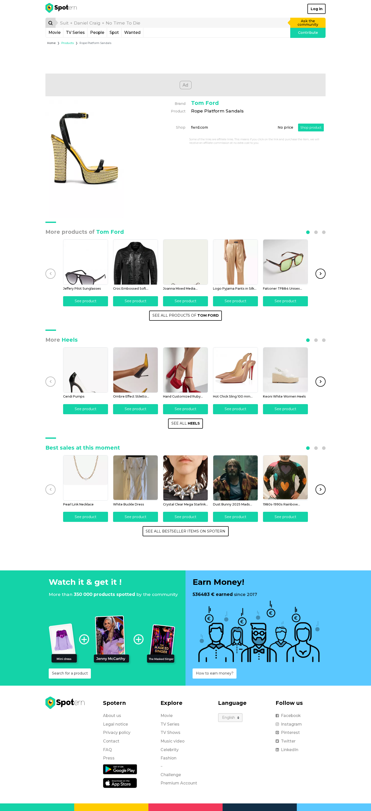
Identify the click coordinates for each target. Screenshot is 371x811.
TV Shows (170, 732)
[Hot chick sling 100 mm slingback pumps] (235, 370)
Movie (54, 32)
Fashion (168, 758)
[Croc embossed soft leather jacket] (135, 262)
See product (85, 301)
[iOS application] (120, 782)
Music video (172, 741)
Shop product (311, 127)
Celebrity (170, 749)
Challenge (171, 774)
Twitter (288, 741)
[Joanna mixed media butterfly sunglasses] (185, 262)
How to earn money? (214, 673)
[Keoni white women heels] (285, 370)
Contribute (308, 32)
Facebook (291, 715)
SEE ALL (185, 423)
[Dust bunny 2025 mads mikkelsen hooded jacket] (235, 478)
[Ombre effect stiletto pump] (135, 370)
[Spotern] (61, 9)
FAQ (107, 749)
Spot (114, 32)
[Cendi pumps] (85, 370)
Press (109, 758)
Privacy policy (116, 732)
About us (112, 715)
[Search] (50, 23)
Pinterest (290, 732)
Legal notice (115, 724)
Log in (317, 9)
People (97, 32)
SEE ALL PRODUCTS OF (185, 315)
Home (51, 43)
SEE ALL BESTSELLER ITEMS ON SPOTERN (185, 531)
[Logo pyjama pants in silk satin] (235, 262)
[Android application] (120, 769)
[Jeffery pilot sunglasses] (85, 262)
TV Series (75, 32)
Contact (111, 741)
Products (67, 43)
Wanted (132, 32)
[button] (308, 232)
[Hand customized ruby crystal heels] (185, 370)
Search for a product (70, 673)
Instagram (291, 724)
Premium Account (179, 783)
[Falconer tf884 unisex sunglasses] (285, 262)
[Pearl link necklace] (85, 478)
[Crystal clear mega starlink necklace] (185, 478)
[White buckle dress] (135, 478)
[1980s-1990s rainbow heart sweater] (285, 478)
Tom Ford (205, 103)
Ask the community (308, 23)
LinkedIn (289, 749)
